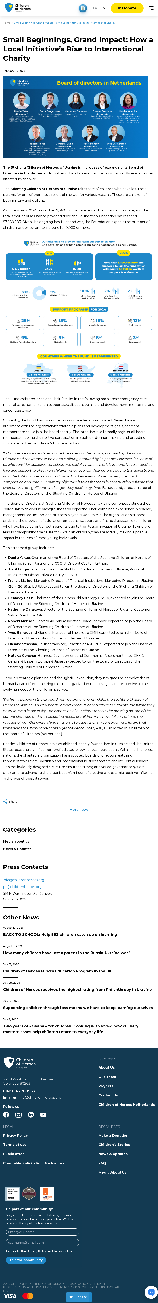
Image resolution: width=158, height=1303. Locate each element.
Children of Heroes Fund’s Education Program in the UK (57, 971)
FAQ (102, 1163)
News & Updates (17, 849)
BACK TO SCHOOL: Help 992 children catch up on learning (60, 934)
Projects (106, 1086)
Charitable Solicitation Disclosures (33, 1163)
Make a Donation (113, 1135)
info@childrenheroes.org (23, 880)
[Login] (83, 8)
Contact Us (108, 1095)
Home (6, 22)
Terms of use (15, 1145)
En (103, 8)
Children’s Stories (114, 1145)
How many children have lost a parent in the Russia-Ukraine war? (66, 953)
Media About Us (113, 1172)
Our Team (107, 1077)
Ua (95, 8)
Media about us (16, 842)
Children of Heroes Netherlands (127, 1105)
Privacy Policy (15, 1135)
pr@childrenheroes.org (22, 887)
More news (79, 810)
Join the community (26, 1260)
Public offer (13, 1154)
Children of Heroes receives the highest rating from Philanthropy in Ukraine (77, 989)
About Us (107, 1068)
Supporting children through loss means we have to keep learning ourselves (78, 1008)
